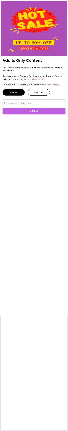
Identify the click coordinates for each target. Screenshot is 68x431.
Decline (39, 92)
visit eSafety (53, 84)
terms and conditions (34, 79)
